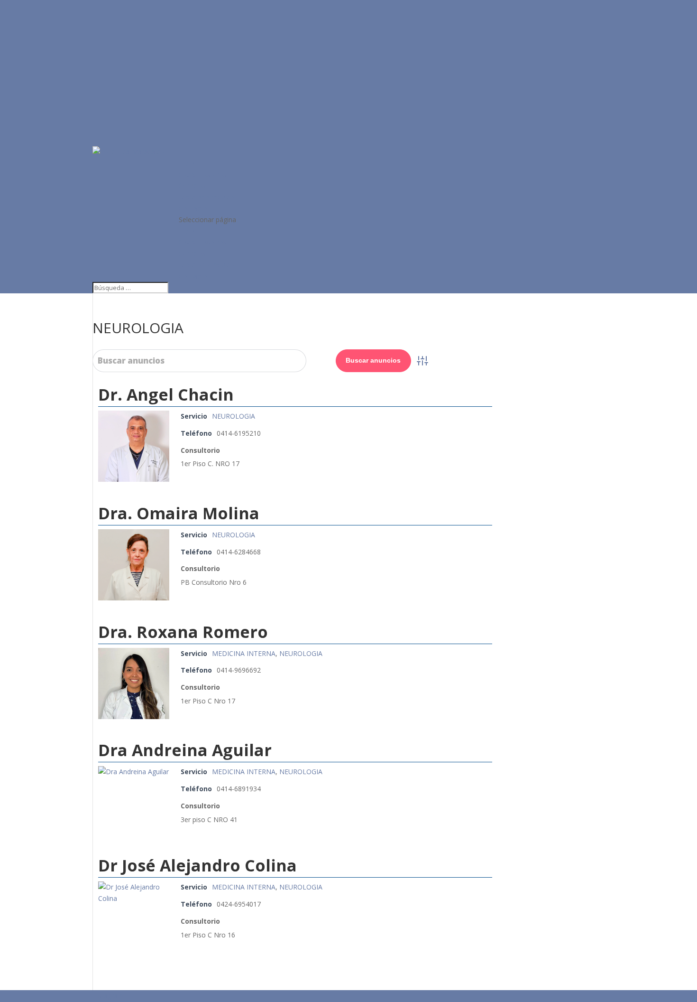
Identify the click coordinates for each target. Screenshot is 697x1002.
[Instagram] (133, 995)
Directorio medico (206, 196)
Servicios (192, 185)
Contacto (193, 208)
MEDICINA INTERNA (243, 653)
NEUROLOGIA (233, 416)
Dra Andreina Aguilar (185, 750)
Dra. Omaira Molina (178, 513)
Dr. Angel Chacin (166, 394)
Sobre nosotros (203, 174)
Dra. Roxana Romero (183, 632)
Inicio (187, 163)
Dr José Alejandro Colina (197, 865)
